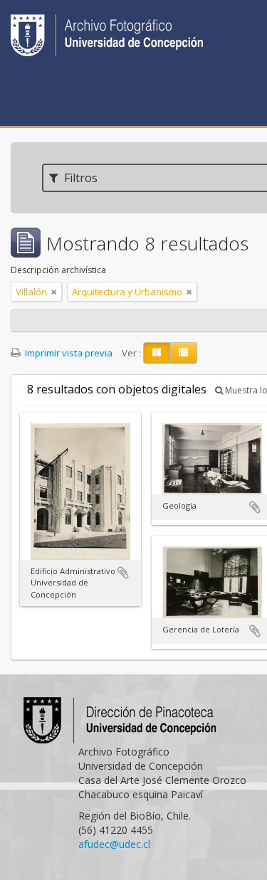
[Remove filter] (54, 292)
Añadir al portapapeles (123, 573)
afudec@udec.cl (114, 844)
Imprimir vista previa (67, 352)
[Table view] (183, 353)
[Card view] (156, 353)
